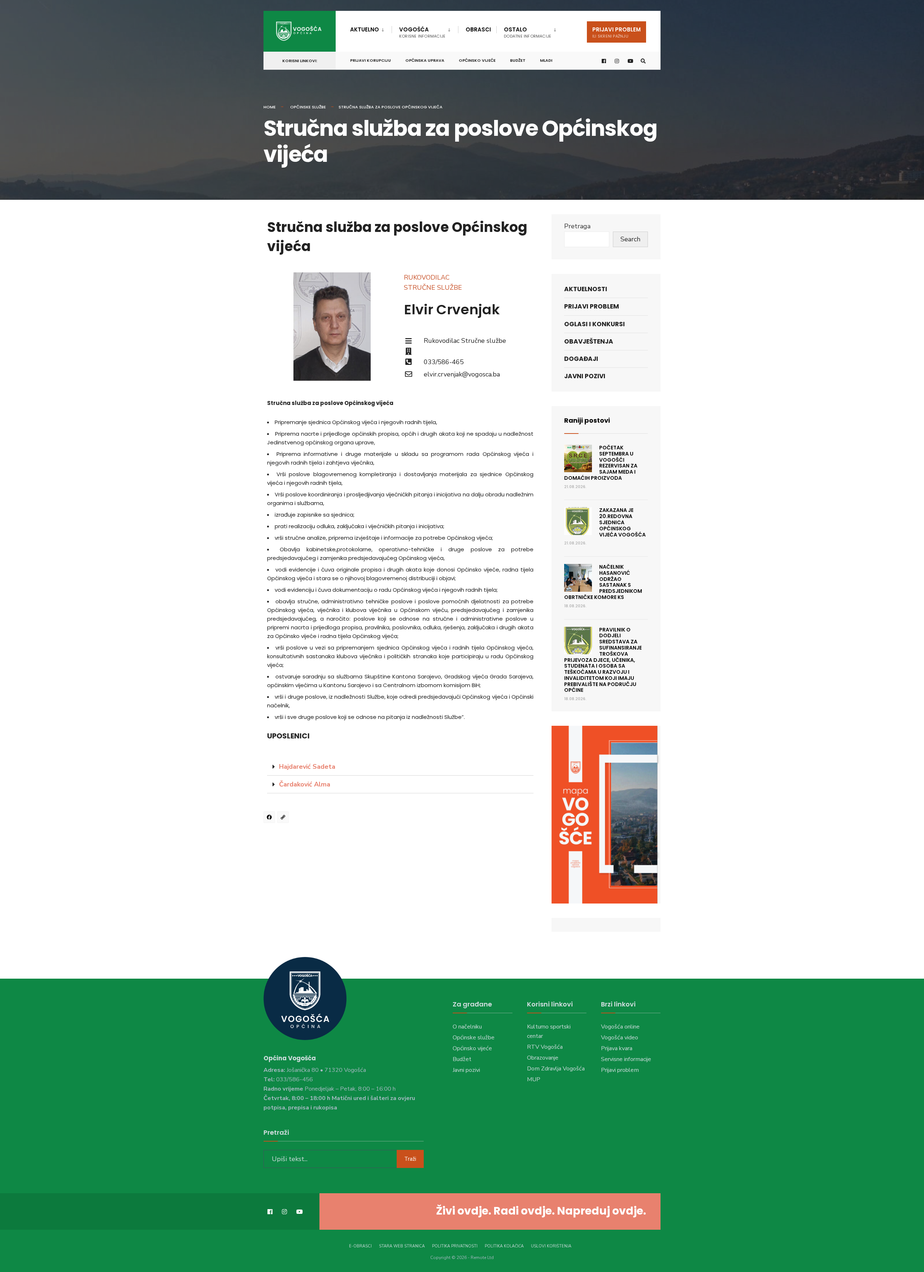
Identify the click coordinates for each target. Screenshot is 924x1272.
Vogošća (422, 32)
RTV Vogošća (545, 1047)
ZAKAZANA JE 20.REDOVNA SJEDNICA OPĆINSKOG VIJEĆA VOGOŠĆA (622, 522)
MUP (533, 1079)
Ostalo (527, 32)
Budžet (518, 60)
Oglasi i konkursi (594, 324)
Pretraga (577, 226)
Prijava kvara (616, 1048)
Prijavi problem (616, 32)
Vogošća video (619, 1038)
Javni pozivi (584, 376)
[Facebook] (270, 818)
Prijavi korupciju (370, 60)
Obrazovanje (542, 1058)
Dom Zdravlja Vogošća (556, 1069)
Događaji (581, 358)
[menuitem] (371, 28)
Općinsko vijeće (477, 60)
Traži (410, 1159)
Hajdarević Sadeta (307, 766)
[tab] (400, 767)
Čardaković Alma (304, 784)
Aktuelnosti (585, 289)
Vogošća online (620, 1027)
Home (269, 107)
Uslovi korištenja (551, 1246)
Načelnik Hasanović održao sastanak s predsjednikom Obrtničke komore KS (603, 582)
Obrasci (478, 29)
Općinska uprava (424, 60)
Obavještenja (588, 341)
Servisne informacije (626, 1059)
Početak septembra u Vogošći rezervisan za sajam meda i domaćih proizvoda (600, 463)
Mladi (546, 60)
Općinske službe (308, 107)
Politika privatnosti (455, 1246)
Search (630, 239)
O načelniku (467, 1027)
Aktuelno (364, 29)
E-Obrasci (360, 1246)
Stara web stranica (402, 1246)
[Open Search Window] (643, 61)
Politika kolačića (504, 1246)
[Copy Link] (284, 818)
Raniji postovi (587, 420)
